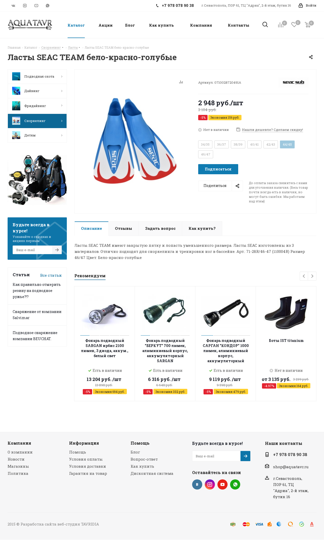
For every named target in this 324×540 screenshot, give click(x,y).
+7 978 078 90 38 (290, 454)
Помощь (77, 452)
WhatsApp (47, 5)
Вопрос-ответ (144, 459)
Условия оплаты (86, 459)
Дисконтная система (152, 473)
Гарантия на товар (88, 473)
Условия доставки (87, 466)
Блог (135, 452)
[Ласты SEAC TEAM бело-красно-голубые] (135, 140)
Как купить (142, 466)
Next (312, 276)
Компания (19, 443)
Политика (18, 473)
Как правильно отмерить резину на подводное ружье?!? (37, 290)
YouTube (36, 5)
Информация (84, 443)
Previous (304, 276)
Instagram (24, 5)
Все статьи (51, 275)
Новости (16, 459)
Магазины (18, 466)
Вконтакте (13, 5)
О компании (20, 452)
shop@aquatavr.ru (291, 466)
